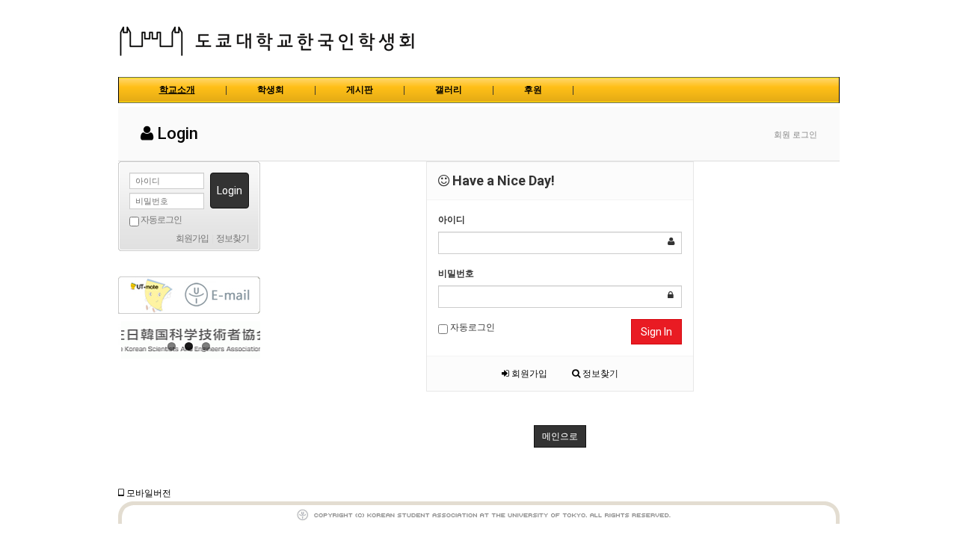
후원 (533, 89)
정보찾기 (599, 373)
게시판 (359, 89)
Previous (129, 340)
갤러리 (448, 89)
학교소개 (177, 89)
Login (229, 191)
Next (249, 340)
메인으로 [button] (560, 436)
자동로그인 (471, 327)
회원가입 (528, 373)
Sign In (656, 332)
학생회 (270, 89)
